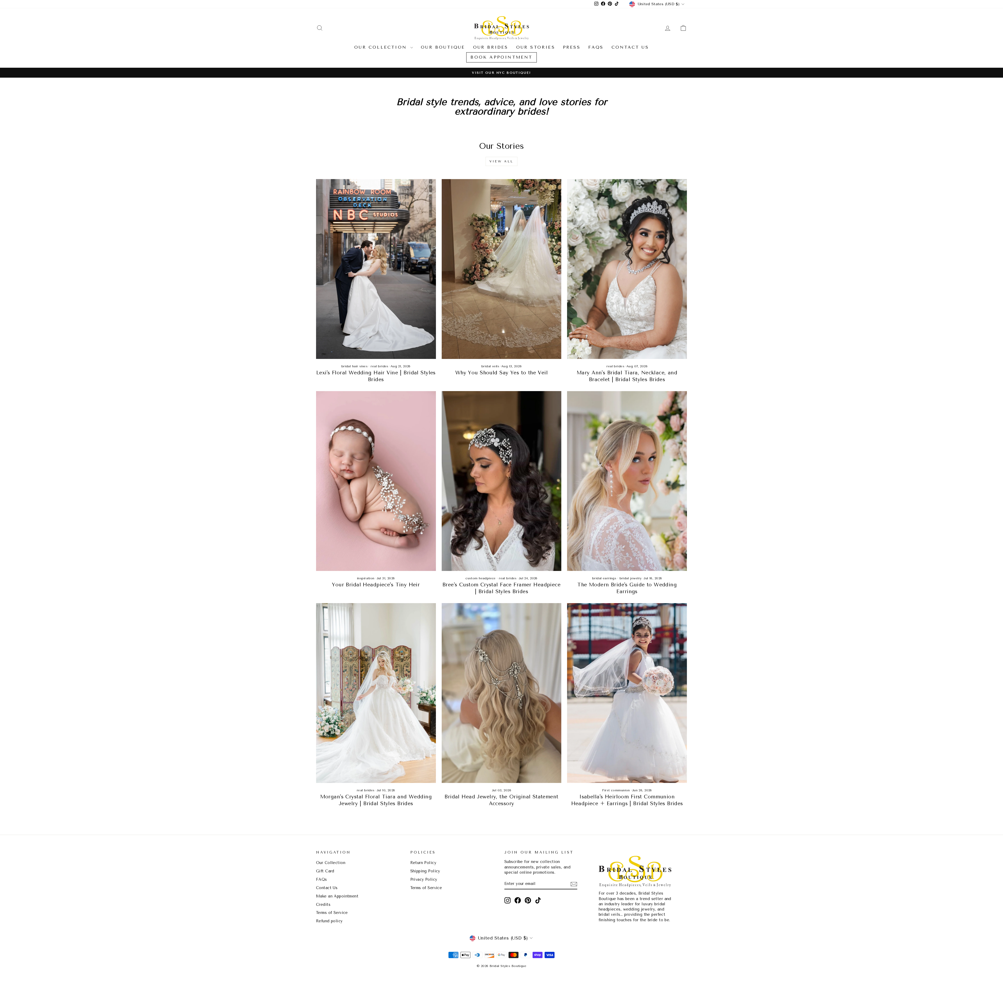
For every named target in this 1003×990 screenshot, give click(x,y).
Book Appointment (501, 57)
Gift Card (325, 871)
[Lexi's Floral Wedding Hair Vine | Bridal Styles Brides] (376, 269)
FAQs (596, 47)
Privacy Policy (423, 879)
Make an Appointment (337, 896)
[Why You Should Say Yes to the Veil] (502, 269)
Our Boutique (443, 47)
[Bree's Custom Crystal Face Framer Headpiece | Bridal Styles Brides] (502, 481)
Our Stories (535, 47)
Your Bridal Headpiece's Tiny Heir (376, 585)
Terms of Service (332, 913)
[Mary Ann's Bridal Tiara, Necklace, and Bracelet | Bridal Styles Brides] (627, 269)
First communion (616, 790)
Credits (323, 904)
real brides (379, 366)
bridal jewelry (631, 578)
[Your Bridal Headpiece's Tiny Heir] (376, 481)
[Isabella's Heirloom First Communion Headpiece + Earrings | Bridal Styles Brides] (627, 693)
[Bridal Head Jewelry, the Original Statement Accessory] (502, 693)
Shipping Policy (425, 871)
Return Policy (423, 863)
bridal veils (490, 366)
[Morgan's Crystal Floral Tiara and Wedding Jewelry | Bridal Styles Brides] (376, 693)
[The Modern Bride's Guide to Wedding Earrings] (627, 481)
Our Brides (490, 47)
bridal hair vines (354, 366)
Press (571, 47)
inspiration (366, 578)
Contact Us (630, 47)
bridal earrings (604, 578)
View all (501, 161)
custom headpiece (480, 578)
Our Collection (381, 47)
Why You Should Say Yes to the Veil (501, 373)
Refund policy (329, 921)
